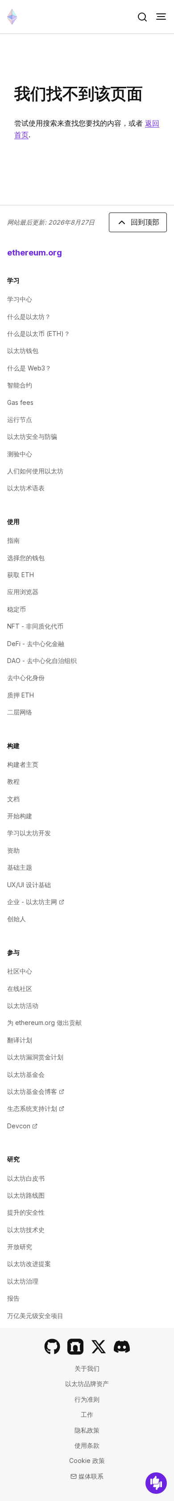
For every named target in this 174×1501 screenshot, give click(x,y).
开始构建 (19, 816)
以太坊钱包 (22, 350)
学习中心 (19, 299)
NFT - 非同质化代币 (35, 626)
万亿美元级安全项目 (35, 1315)
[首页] (12, 17)
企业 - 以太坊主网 (35, 902)
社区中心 (19, 971)
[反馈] (156, 1483)
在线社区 (19, 988)
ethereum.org (34, 252)
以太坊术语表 (26, 488)
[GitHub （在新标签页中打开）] (52, 1347)
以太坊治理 (22, 1281)
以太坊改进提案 (29, 1263)
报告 (13, 1298)
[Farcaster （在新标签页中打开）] (75, 1347)
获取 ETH (20, 574)
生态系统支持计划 (35, 1108)
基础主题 (19, 867)
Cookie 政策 (87, 1460)
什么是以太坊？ (29, 316)
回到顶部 (145, 221)
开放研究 (19, 1246)
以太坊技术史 (26, 1229)
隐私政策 (87, 1430)
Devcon (22, 1126)
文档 (13, 799)
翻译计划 (19, 1040)
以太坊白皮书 (26, 1178)
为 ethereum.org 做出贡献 (44, 1022)
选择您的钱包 (26, 557)
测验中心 (19, 454)
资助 (13, 850)
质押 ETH (20, 695)
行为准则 (87, 1399)
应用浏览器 (22, 591)
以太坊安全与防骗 (32, 436)
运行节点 (19, 419)
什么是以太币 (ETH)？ (38, 333)
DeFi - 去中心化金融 (35, 643)
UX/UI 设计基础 (29, 885)
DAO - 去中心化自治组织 (42, 660)
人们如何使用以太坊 (35, 471)
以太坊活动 (22, 1005)
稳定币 (16, 609)
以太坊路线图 (26, 1195)
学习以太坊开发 (29, 833)
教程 (13, 781)
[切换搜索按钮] (142, 17)
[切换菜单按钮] (161, 17)
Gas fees (20, 402)
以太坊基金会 (26, 1074)
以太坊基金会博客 (35, 1091)
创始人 (16, 919)
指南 (13, 540)
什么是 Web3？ (29, 368)
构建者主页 (22, 764)
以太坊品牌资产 (87, 1383)
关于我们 (87, 1368)
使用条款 (87, 1445)
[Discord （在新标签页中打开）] (122, 1347)
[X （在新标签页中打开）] (99, 1347)
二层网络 (19, 712)
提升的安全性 (26, 1212)
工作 (87, 1414)
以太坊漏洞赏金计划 (35, 1057)
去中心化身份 (26, 677)
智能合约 (19, 385)
